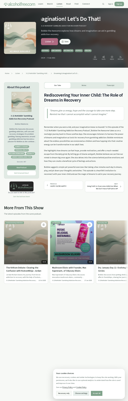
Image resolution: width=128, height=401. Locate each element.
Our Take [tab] (57, 85)
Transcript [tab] (110, 85)
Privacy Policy (67, 387)
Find (76, 4)
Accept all (96, 393)
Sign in (110, 4)
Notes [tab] (84, 85)
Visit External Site (20, 173)
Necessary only (64, 393)
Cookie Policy (81, 387)
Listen (59, 4)
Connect (86, 4)
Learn (40, 4)
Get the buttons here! (21, 196)
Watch (50, 4)
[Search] (103, 4)
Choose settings (81, 393)
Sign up (119, 4)
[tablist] (84, 85)
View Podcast (21, 167)
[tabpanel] (84, 132)
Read (68, 4)
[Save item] (43, 225)
